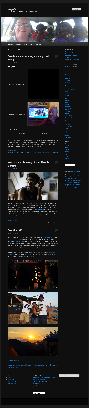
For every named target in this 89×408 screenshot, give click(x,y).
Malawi (67, 104)
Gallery (18, 364)
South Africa (15, 154)
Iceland (67, 95)
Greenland (68, 91)
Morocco (67, 106)
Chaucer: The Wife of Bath (72, 59)
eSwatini (44, 152)
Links (31, 44)
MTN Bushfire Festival (41, 250)
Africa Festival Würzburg (30, 152)
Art (66, 144)
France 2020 (73, 188)
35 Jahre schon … (70, 63)
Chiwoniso (78, 180)
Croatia (67, 75)
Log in (9, 377)
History (67, 147)
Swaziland (45, 222)
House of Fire (44, 364)
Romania (67, 111)
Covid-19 (39, 152)
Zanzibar (69, 126)
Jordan (67, 100)
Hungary (67, 93)
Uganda (67, 130)
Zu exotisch (68, 66)
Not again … (68, 65)
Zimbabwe (68, 137)
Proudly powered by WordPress (44, 402)
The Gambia (68, 86)
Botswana (67, 73)
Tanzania (67, 124)
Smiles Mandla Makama (37, 222)
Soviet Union (68, 117)
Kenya (66, 102)
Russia (69, 119)
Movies (67, 151)
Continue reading (13, 151)
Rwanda (67, 113)
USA (66, 134)
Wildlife (67, 158)
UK (66, 132)
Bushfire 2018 (15, 230)
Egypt (66, 77)
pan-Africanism (48, 237)
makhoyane (27, 222)
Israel (66, 97)
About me (18, 44)
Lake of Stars (28, 254)
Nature (66, 155)
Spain (66, 121)
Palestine (67, 110)
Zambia (67, 135)
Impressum (38, 44)
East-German (70, 89)
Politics (17, 152)
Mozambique (68, 108)
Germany (48, 152)
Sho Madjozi (45, 365)
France (67, 84)
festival (39, 364)
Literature (67, 149)
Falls (53, 209)
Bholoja (30, 364)
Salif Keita (31, 365)
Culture (14, 364)
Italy (66, 99)
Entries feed (11, 379)
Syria (66, 122)
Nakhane (26, 365)
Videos (25, 44)
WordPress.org (12, 383)
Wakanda (15, 241)
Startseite (10, 44)
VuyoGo (12, 9)
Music (13, 152)
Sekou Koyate (38, 365)
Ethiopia (67, 82)
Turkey (67, 128)
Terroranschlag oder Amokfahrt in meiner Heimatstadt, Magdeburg (71, 53)
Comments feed (12, 381)
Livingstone (39, 209)
